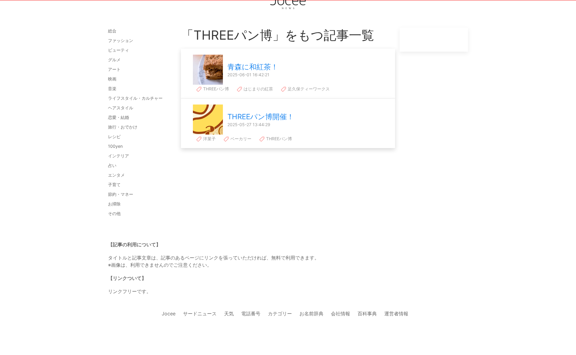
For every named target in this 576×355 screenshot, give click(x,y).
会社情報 (340, 314)
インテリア (118, 155)
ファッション (120, 40)
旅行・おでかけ (122, 126)
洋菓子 (209, 138)
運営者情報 (396, 314)
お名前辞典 (311, 314)
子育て (114, 184)
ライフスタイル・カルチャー (135, 98)
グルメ (114, 59)
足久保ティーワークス (308, 88)
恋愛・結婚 (118, 117)
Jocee (169, 314)
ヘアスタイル (120, 107)
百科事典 (367, 314)
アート (114, 69)
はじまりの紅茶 (257, 88)
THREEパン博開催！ (260, 116)
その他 (114, 213)
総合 (112, 30)
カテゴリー (280, 314)
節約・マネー (120, 194)
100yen (115, 146)
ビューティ (118, 50)
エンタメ (116, 175)
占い (112, 165)
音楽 (112, 88)
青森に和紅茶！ (252, 66)
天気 (229, 314)
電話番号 (250, 314)
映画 (112, 78)
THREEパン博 (215, 88)
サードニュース (200, 314)
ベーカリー (240, 138)
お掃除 (114, 203)
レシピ (114, 136)
